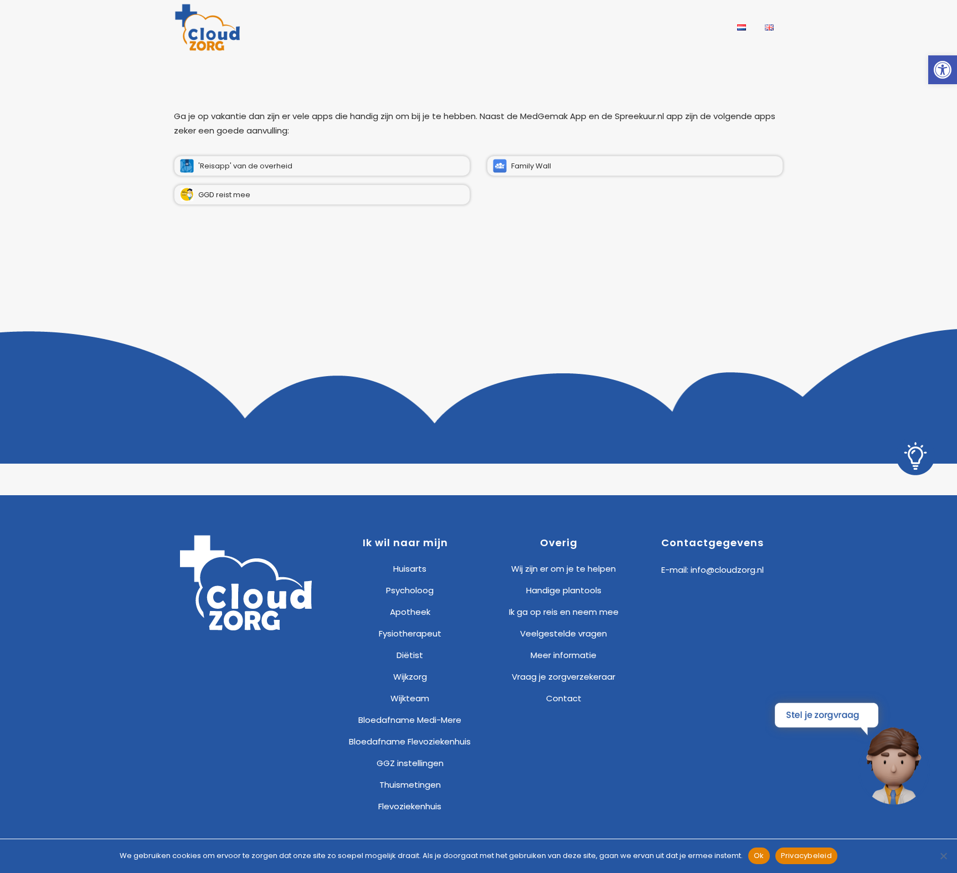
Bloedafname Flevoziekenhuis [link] (410, 741)
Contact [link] (564, 698)
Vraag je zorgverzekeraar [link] (563, 676)
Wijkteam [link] (409, 698)
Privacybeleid (806, 855)
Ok (759, 855)
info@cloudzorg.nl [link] (727, 570)
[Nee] (943, 855)
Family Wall (531, 166)
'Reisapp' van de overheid (245, 166)
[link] (942, 69)
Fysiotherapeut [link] (410, 633)
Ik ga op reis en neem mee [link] (564, 612)
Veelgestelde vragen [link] (563, 633)
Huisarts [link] (409, 568)
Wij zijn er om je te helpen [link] (563, 568)
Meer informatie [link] (563, 655)
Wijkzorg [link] (410, 676)
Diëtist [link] (410, 655)
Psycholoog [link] (410, 590)
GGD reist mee (224, 194)
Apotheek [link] (410, 612)
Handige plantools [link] (563, 590)
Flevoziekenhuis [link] (409, 806)
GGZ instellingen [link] (410, 763)
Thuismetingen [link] (410, 784)
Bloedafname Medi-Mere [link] (409, 720)
